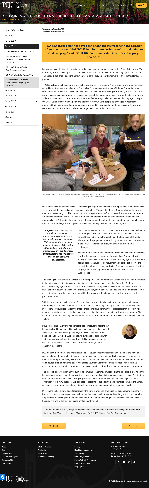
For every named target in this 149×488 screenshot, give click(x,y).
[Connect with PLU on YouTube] (124, 462)
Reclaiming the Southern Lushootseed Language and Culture (18, 83)
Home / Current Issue (15, 30)
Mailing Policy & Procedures (85, 460)
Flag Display (78, 467)
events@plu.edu (126, 453)
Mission (8, 117)
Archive (8, 123)
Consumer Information (83, 463)
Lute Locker (6, 463)
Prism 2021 (10, 35)
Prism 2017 (10, 101)
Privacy (77, 447)
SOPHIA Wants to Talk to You (19, 75)
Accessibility (79, 453)
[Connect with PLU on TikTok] (134, 462)
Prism (4, 20)
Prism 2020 (10, 41)
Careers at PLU (7, 460)
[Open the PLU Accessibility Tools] (2, 477)
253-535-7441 (126, 456)
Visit (68, 5)
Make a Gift (42, 453)
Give (92, 5)
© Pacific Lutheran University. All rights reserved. (128, 481)
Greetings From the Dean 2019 (20, 51)
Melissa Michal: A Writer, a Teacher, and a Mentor (18, 68)
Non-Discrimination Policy (84, 450)
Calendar (5, 450)
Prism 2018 (10, 96)
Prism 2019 (14, 20)
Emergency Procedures (83, 457)
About (4, 447)
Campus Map (7, 453)
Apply (58, 5)
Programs (80, 5)
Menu (140, 5)
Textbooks (42, 450)
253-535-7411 (115, 453)
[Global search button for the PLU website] (131, 5)
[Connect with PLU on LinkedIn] (129, 462)
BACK (56, 426)
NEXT (132, 426)
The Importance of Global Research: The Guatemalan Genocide (18, 59)
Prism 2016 (10, 106)
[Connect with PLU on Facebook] (113, 462)
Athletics (103, 5)
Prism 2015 (10, 112)
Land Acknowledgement (11, 457)
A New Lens (11, 91)
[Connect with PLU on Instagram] (118, 462)
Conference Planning (46, 457)
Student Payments (45, 447)
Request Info (119, 5)
